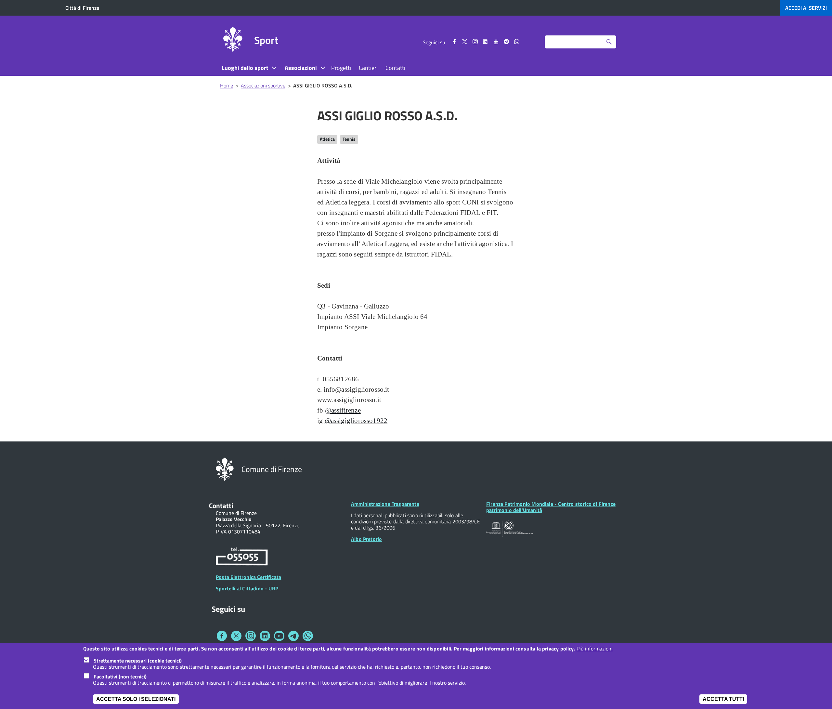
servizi (806, 8)
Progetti (341, 67)
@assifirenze (343, 410)
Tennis (349, 139)
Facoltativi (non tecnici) (120, 676)
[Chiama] (242, 557)
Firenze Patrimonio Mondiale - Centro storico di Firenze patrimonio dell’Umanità (551, 507)
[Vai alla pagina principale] (232, 40)
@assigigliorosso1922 (356, 421)
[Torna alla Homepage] (225, 469)
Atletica (327, 139)
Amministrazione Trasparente (385, 504)
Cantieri (368, 67)
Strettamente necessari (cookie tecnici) (138, 660)
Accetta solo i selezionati (136, 699)
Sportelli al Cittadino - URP (247, 588)
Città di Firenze (82, 8)
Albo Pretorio (366, 539)
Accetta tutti (723, 699)
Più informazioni (595, 649)
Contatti (395, 67)
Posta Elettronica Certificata (248, 577)
